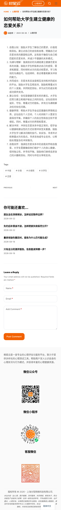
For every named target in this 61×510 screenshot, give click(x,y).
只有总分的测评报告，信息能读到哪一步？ (25, 249)
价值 (19, 170)
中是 (8, 170)
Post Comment (14, 336)
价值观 (30, 170)
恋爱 (8, 176)
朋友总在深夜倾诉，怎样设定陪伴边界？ (24, 214)
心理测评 (38, 3)
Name (9, 288)
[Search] (49, 3)
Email (9, 298)
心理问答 (33, 33)
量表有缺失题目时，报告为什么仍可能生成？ (26, 237)
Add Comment (14, 309)
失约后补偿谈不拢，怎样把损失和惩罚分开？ (26, 226)
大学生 (43, 170)
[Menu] (56, 3)
